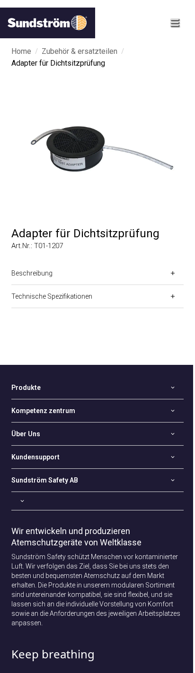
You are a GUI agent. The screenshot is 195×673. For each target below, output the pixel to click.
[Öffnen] (97, 501)
